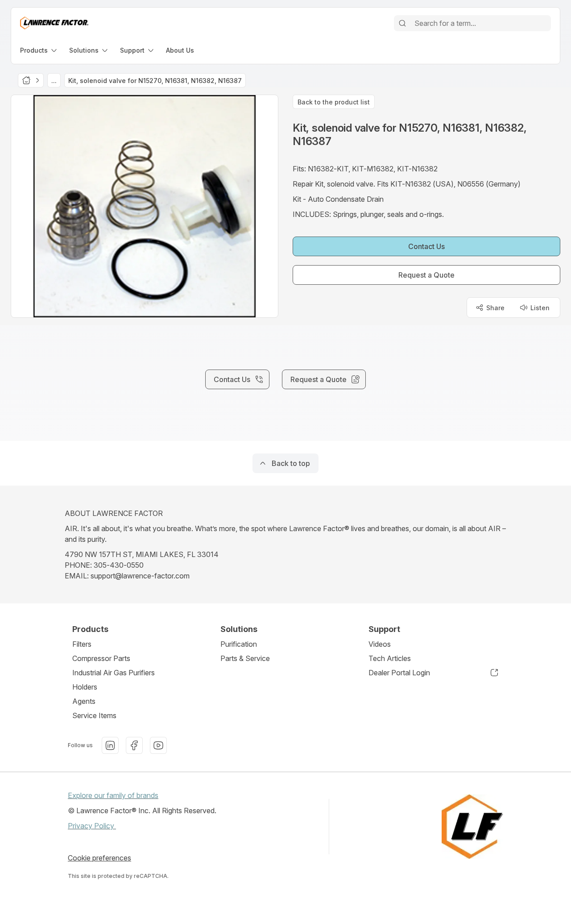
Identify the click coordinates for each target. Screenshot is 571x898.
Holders (84, 686)
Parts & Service (245, 658)
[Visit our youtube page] (158, 745)
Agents (83, 701)
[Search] (402, 23)
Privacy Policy (92, 825)
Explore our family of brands (113, 795)
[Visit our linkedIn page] (110, 745)
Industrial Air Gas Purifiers (113, 672)
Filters (81, 644)
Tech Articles (389, 658)
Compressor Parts (101, 658)
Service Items (94, 715)
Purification (238, 644)
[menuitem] (39, 50)
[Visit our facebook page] (134, 745)
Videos (379, 644)
